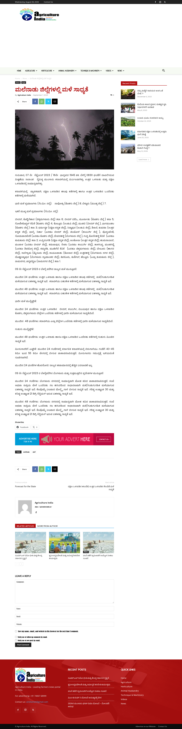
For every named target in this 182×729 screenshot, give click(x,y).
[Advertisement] (91, 46)
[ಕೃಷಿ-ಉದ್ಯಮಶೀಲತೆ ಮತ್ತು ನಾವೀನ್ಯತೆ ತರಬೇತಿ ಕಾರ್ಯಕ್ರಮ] (64, 542)
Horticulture (46, 71)
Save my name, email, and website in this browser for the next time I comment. (48, 631)
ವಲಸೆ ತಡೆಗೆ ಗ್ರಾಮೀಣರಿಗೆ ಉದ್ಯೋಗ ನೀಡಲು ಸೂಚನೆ (87, 691)
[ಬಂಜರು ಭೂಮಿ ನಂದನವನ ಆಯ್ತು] (128, 121)
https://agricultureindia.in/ (43, 507)
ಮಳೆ (34, 452)
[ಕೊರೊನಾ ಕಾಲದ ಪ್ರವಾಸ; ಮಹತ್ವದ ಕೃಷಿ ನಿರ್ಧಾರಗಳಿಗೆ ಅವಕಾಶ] (128, 108)
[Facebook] (155, 2)
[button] (163, 71)
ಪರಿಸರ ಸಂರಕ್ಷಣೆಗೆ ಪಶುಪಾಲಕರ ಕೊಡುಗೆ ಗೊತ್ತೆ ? (149, 146)
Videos (108, 71)
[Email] (55, 101)
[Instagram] (160, 2)
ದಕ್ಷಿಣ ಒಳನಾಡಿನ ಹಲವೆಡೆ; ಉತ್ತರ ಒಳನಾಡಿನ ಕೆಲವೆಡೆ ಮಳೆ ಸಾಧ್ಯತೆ (91, 488)
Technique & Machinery (90, 71)
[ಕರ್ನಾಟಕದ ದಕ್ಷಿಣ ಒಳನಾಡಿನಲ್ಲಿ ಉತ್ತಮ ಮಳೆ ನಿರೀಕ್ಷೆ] (128, 135)
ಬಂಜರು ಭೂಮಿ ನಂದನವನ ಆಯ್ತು (150, 118)
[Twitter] (165, 2)
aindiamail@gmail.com (37, 701)
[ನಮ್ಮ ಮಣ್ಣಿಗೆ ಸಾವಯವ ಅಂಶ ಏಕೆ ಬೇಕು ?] (128, 94)
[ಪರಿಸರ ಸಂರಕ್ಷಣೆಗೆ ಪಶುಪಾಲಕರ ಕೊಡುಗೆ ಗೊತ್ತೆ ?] (128, 149)
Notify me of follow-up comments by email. (32, 637)
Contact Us (48, 2)
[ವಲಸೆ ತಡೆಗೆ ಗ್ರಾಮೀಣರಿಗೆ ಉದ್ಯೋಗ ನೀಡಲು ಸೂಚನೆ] (98, 542)
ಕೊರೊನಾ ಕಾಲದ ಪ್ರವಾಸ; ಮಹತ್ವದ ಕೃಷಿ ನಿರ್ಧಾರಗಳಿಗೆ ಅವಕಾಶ (151, 106)
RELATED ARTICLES (25, 526)
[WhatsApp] (42, 101)
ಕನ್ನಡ (23, 82)
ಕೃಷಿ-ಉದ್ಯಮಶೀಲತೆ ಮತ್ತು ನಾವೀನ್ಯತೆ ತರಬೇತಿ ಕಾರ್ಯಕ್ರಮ (89, 684)
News (120, 71)
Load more (143, 159)
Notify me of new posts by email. (29, 640)
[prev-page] (17, 564)
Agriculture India (24, 95)
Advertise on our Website (146, 726)
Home (19, 71)
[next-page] (21, 564)
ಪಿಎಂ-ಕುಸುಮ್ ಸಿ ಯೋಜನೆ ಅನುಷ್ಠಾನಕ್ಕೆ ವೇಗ (85, 698)
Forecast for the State (25, 486)
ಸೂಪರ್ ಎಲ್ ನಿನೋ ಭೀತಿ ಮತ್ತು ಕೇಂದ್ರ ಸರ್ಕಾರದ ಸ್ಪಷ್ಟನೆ (88, 678)
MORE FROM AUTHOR (47, 526)
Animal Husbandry (66, 71)
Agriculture (30, 71)
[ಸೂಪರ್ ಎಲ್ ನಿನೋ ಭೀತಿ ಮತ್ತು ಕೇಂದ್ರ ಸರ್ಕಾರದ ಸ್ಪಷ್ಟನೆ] (30, 542)
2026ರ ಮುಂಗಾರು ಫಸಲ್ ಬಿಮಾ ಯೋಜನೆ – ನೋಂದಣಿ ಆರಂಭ (88, 705)
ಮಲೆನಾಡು (26, 452)
